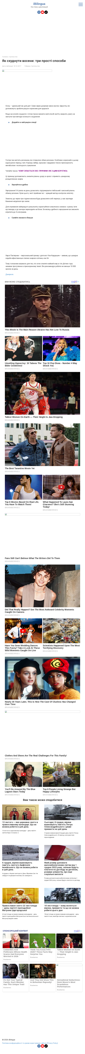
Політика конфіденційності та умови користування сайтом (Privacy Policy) (30, 1043)
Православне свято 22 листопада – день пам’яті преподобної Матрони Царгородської (19, 908)
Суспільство (35, 66)
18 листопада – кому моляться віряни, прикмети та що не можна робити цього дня (61, 908)
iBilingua (39, 4)
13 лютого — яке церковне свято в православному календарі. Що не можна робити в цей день (20, 824)
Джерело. (10, 274)
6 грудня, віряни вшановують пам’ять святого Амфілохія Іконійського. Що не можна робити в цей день (20, 866)
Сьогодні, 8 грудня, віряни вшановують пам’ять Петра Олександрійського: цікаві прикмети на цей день (58, 825)
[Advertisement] (42, 33)
